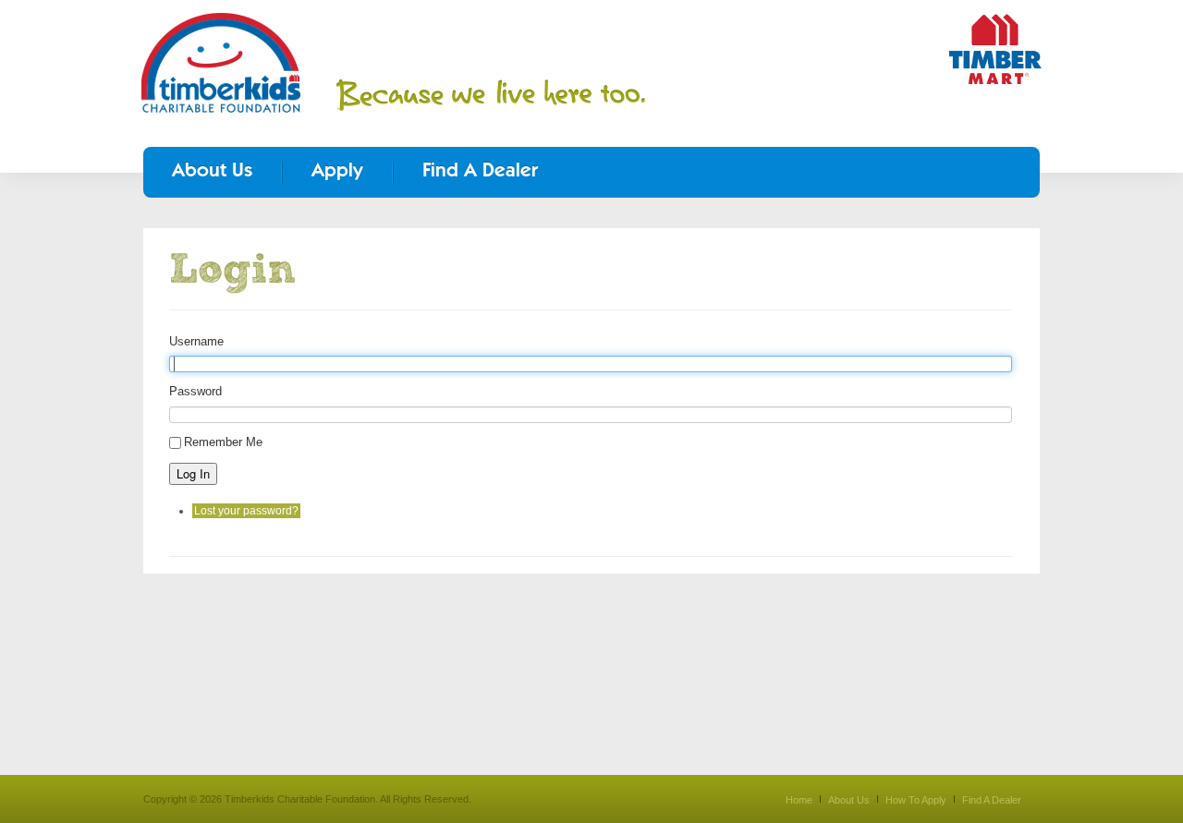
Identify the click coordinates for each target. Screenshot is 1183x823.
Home (799, 799)
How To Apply (915, 799)
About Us (212, 172)
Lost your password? (246, 510)
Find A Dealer (480, 172)
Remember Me (223, 442)
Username (196, 341)
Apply (337, 172)
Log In (193, 473)
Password (195, 391)
